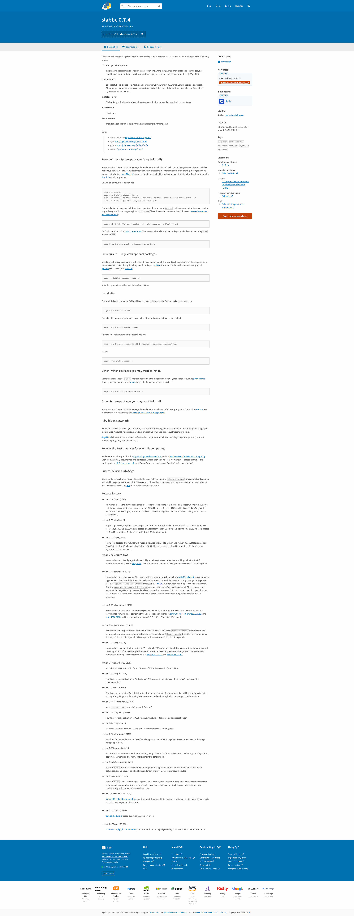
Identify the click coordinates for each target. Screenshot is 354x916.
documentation (129, 799)
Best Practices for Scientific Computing (187, 456)
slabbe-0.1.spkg (113, 829)
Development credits (208, 868)
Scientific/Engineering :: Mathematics (233, 206)
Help (209, 5)
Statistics (175, 861)
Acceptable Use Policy (237, 868)
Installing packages (151, 854)
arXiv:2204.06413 (186, 577)
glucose (105, 268)
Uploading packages (151, 857)
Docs (218, 5)
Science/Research (230, 173)
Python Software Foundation (114, 856)
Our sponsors (177, 868)
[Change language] (248, 6)
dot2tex (156, 265)
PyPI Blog (175, 854)
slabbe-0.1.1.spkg (114, 815)
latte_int (128, 268)
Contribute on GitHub (209, 857)
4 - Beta (225, 165)
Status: (115, 867)
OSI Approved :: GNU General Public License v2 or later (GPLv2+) (235, 184)
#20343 (160, 583)
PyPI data (223, 73)
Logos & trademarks (179, 865)
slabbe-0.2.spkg (113, 799)
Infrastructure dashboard (181, 857)
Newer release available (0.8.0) (235, 82)
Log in (228, 5)
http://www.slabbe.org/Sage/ (129, 149)
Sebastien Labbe (233, 115)
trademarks (154, 912)
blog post (136, 563)
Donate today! (108, 873)
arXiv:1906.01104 (113, 617)
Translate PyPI (206, 861)
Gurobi (199, 409)
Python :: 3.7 (227, 196)
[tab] (111, 47)
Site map (223, 912)
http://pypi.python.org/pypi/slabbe (131, 141)
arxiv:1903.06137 (154, 654)
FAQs (145, 868)
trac (128, 485)
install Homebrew (133, 231)
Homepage (226, 61)
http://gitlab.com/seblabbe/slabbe (132, 145)
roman (132, 382)
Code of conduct (235, 861)
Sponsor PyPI (205, 865)
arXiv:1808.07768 (178, 613)
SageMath (106, 437)
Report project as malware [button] (235, 216)
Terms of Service (235, 854)
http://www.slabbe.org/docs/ (138, 137)
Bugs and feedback (207, 854)
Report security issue (237, 857)
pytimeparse (199, 378)
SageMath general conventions (147, 456)
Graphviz (106, 177)
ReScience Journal (125, 463)
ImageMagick (126, 174)
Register (239, 5)
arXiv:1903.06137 (194, 613)
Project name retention (153, 865)
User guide (147, 861)
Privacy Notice (234, 865)
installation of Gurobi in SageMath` (148, 412)
